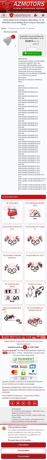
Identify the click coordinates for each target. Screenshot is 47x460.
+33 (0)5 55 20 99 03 (25, 413)
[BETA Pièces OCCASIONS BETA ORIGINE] (12, 316)
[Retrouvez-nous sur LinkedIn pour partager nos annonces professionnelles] (35, 403)
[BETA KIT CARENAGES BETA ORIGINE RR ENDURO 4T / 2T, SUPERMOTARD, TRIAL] (35, 213)
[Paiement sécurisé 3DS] (23, 368)
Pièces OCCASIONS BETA (12, 308)
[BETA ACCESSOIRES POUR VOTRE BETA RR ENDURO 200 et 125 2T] (35, 240)
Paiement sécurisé (23, 344)
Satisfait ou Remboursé (17, 382)
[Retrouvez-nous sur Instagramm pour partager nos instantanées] (29, 403)
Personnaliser (23, 450)
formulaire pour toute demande (26, 421)
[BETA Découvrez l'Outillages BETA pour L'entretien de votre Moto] (12, 211)
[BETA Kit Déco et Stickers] (35, 291)
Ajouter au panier (33, 53)
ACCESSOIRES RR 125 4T (35, 255)
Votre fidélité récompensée (12, 396)
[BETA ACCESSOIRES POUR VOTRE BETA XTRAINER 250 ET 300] (12, 268)
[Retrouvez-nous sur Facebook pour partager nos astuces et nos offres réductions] (12, 403)
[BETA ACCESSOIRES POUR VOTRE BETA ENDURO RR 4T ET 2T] (12, 240)
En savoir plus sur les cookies (20, 440)
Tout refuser (23, 445)
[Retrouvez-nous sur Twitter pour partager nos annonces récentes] (18, 403)
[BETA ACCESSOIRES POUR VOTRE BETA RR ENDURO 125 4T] (35, 266)
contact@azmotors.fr (37, 419)
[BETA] (35, 321)
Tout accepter (23, 456)
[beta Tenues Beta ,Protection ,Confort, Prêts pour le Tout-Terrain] (12, 295)
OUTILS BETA (13, 203)
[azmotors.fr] (19, 15)
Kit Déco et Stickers (35, 284)
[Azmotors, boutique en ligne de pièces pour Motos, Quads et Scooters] (23, 5)
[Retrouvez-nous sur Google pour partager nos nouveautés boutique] (23, 403)
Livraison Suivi (39, 353)
